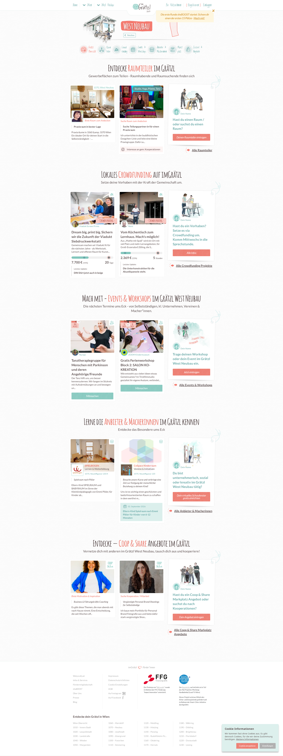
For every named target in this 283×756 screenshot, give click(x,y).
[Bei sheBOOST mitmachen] (185, 16)
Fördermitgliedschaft (82, 684)
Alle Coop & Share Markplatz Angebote (192, 632)
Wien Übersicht (80, 723)
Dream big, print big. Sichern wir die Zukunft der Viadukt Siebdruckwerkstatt (92, 236)
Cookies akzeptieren (247, 746)
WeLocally (160, 687)
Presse (76, 697)
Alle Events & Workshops (195, 385)
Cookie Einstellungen (118, 684)
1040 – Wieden (80, 740)
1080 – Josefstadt (116, 732)
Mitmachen (92, 396)
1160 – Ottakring (151, 740)
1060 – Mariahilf (116, 723)
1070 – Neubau (115, 727)
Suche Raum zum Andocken (134, 121)
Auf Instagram (114, 693)
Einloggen (207, 5)
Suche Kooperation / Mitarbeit (135, 596)
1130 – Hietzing (151, 727)
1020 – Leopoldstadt (82, 732)
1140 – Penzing (151, 732)
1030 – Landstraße (81, 736)
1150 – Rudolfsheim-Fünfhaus (155, 736)
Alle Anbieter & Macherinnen (193, 511)
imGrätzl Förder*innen (141, 667)
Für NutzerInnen (173, 5)
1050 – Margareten (82, 745)
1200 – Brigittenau (187, 732)
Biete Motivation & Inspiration (85, 596)
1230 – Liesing (185, 745)
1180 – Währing (186, 723)
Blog (75, 702)
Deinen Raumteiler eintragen (191, 137)
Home (75, 5)
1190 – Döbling (186, 727)
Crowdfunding (106, 220)
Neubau (130, 35)
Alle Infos (191, 252)
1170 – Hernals (151, 745)
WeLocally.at (79, 676)
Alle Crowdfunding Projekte (194, 265)
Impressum (113, 676)
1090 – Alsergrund (116, 736)
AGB (110, 689)
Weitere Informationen (247, 739)
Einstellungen (267, 746)
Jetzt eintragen (191, 372)
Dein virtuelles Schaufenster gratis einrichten (191, 497)
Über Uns (77, 693)
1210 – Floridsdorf (187, 736)
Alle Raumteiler (202, 150)
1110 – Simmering (116, 745)
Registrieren (193, 5)
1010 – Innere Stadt (82, 727)
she (77, 689)
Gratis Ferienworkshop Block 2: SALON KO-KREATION (137, 365)
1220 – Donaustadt (188, 740)
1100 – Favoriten (116, 740)
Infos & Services (80, 680)
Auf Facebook (114, 697)
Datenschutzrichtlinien (118, 680)
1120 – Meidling (151, 723)
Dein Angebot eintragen (191, 617)
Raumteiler (186, 687)
